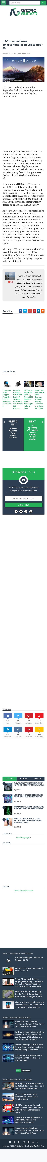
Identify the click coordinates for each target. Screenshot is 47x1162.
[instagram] (24, 1142)
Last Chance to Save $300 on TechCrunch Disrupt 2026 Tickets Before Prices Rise (28, 796)
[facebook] (10, 1142)
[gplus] (19, 1142)
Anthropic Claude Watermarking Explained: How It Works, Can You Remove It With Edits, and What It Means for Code (29, 1036)
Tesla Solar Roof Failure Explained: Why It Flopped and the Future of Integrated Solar (29, 784)
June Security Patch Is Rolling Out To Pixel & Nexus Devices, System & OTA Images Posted (28, 994)
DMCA (18, 1071)
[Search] (43, 3)
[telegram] (28, 1142)
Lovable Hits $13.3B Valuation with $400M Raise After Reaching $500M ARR (28, 1120)
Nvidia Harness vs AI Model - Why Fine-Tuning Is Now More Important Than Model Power (29, 808)
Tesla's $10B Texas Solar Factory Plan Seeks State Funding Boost (26, 1096)
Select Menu (3, 3)
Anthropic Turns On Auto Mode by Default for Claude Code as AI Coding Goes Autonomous (29, 1086)
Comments (37, 779)
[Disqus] (23, 604)
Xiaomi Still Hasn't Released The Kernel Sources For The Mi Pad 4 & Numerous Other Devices (29, 1004)
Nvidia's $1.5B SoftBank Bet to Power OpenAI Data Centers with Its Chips (28, 1057)
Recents (9, 779)
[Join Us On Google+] (26, 511)
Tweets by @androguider (23, 891)
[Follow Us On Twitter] (21, 511)
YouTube (23, 779)
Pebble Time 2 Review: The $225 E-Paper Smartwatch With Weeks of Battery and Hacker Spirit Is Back (27, 820)
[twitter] (14, 1142)
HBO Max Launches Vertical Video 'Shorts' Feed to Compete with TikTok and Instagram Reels (29, 1109)
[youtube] (33, 1142)
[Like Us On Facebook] (16, 511)
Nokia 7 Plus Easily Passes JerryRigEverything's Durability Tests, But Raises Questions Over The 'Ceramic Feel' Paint (29, 983)
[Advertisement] (23, 124)
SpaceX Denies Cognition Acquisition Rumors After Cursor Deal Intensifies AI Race (29, 1023)
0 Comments (25, 53)
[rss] (37, 1142)
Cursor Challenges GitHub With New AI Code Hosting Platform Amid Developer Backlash (29, 1047)
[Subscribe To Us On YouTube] (31, 511)
